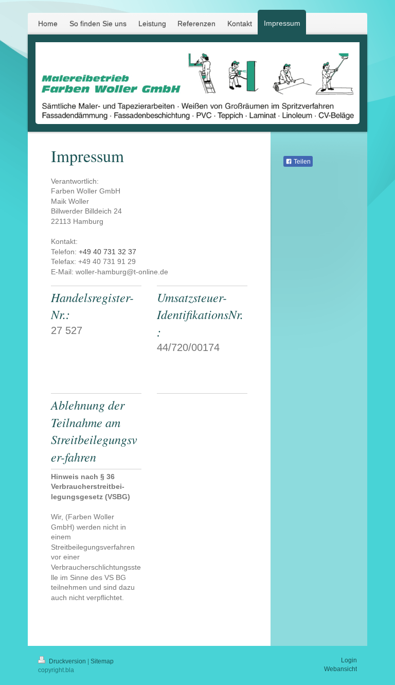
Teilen (301, 161)
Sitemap (102, 661)
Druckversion (67, 661)
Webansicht (340, 669)
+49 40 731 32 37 (107, 252)
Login (349, 660)
